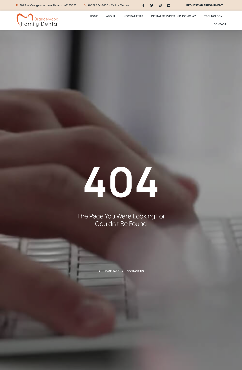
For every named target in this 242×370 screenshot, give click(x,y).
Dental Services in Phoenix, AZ (173, 16)
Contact (220, 24)
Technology (213, 16)
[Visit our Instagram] (160, 5)
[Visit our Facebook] (143, 5)
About (111, 16)
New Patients (133, 16)
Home (94, 16)
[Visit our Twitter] (151, 5)
